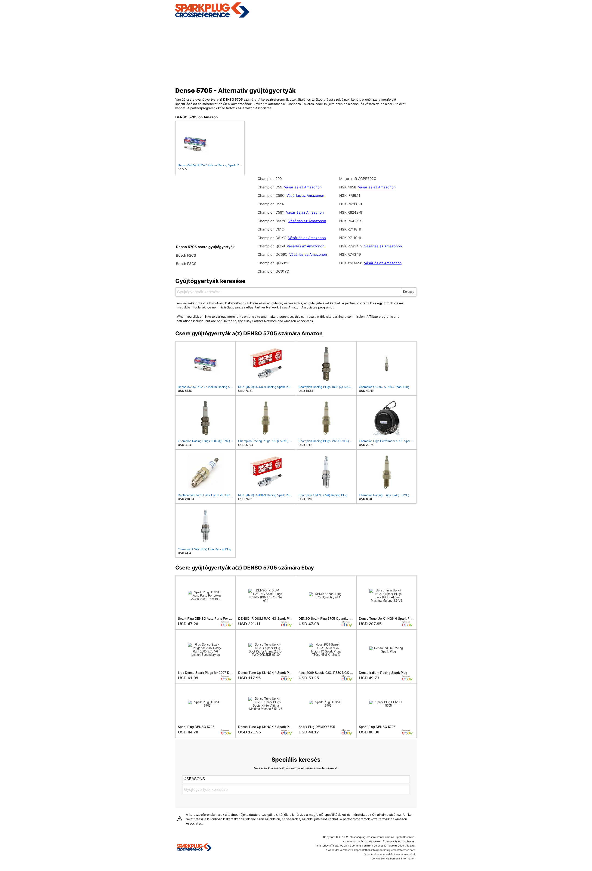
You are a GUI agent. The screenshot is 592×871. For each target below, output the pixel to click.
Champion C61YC (272, 238)
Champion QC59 (272, 246)
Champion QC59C (273, 254)
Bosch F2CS (186, 255)
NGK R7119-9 (350, 238)
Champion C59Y (271, 212)
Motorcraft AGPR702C (357, 178)
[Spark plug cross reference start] (194, 847)
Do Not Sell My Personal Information (393, 858)
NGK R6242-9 (350, 212)
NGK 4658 (347, 187)
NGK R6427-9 (350, 221)
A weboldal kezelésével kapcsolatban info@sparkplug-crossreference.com (370, 850)
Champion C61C (271, 229)
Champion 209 (270, 178)
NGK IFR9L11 (349, 195)
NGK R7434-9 (351, 246)
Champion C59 (270, 187)
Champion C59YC (272, 221)
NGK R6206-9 (350, 204)
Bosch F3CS (186, 264)
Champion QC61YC (273, 271)
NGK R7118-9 (350, 229)
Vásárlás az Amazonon (303, 187)
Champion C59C (272, 195)
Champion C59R (271, 204)
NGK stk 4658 (350, 263)
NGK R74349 (350, 254)
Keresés (408, 291)
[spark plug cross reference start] (212, 17)
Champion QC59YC (273, 263)
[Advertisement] (296, 51)
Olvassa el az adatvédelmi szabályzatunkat (389, 854)
